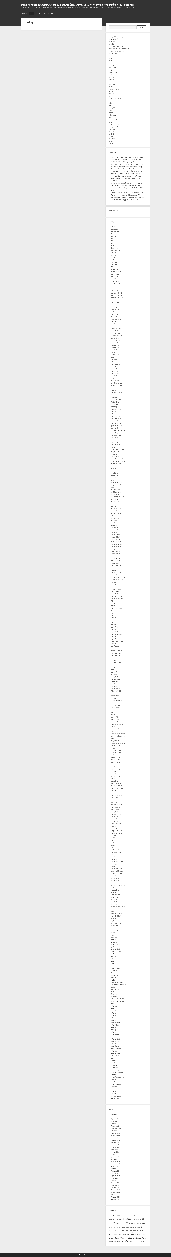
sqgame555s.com (117, 788)
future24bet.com (116, 414)
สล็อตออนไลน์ (115, 1039)
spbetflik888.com (116, 783)
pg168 (111, 86)
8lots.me (113, 253)
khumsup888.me (116, 482)
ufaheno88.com (116, 852)
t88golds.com (115, 816)
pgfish (113, 606)
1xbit (112, 245)
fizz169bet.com (116, 399)
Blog (31, 13)
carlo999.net (115, 359)
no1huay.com (115, 584)
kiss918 (113, 487)
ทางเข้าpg (114, 959)
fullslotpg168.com (117, 409)
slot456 (111, 77)
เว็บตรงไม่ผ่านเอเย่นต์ (117, 1077)
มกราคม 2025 (115, 1159)
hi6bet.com (114, 454)
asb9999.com (115, 290)
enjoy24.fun (114, 376)
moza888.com (115, 563)
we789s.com (115, 904)
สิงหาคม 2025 (115, 1142)
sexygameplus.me (116, 745)
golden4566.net (116, 440)
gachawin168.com (117, 418)
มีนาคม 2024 (115, 1183)
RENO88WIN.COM (116, 691)
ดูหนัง (112, 947)
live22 (113, 504)
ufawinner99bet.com (117, 871)
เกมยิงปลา (114, 1060)
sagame (113, 712)
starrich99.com (116, 802)
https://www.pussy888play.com (119, 49)
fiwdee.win (114, 397)
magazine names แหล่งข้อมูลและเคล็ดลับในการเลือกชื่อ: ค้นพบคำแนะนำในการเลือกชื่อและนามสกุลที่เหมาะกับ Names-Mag (77, 5)
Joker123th (141, 1219)
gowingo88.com (116, 444)
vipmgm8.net (115, 890)
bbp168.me (114, 314)
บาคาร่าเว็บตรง (116, 968)
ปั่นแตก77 (114, 973)
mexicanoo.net (115, 553)
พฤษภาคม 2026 (116, 1121)
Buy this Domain (49, 13)
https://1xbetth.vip (114, 120)
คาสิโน (113, 935)
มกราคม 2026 (115, 1131)
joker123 (111, 44)
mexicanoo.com (116, 551)
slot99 (111, 91)
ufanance (114, 859)
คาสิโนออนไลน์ (116, 937)
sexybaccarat (113, 53)
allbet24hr (114, 279)
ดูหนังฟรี (111, 70)
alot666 (113, 288)
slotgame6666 (115, 776)
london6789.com (116, 513)
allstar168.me (115, 283)
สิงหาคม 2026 (115, 1114)
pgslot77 (114, 624)
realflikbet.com (115, 688)
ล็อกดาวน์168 (115, 994)
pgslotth (113, 639)
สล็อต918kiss (115, 1025)
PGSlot (113, 620)
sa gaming (112, 41)
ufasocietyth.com (116, 868)
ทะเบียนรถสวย (115, 954)
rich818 (113, 693)
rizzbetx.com (115, 696)
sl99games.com (116, 762)
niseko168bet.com (117, 579)
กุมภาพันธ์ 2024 (116, 1185)
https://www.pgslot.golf (116, 56)
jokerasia (112, 139)
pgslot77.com (115, 627)
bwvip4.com (115, 352)
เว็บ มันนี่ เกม (115, 1070)
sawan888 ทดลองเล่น (117, 722)
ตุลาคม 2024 (115, 1166)
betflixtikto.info (115, 321)
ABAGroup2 (114, 269)
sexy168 (113, 738)
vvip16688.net (115, 899)
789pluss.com (115, 250)
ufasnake (114, 866)
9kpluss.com (115, 260)
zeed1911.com (115, 930)
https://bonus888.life (115, 101)
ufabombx (114, 847)
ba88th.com (115, 302)
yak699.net (114, 925)
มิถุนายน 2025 (115, 1147)
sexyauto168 (115, 741)
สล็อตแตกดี (114, 1051)
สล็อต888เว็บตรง (116, 1022)
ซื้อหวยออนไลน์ (115, 944)
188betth (113, 243)
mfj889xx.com (115, 558)
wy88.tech (114, 918)
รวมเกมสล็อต (115, 989)
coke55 (113, 366)
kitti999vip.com (116, 489)
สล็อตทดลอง (113, 115)
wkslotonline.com (116, 911)
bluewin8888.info (116, 335)
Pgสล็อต (113, 643)
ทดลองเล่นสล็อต (116, 951)
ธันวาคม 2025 (115, 1133)
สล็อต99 (111, 105)
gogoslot (112, 143)
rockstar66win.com (117, 700)
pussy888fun (115, 677)
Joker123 (114, 471)
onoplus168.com (116, 589)
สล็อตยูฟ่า (114, 1037)
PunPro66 (114, 660)
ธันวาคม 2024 (115, 1161)
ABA (112, 267)
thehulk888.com (116, 823)
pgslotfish (114, 636)
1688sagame (115, 231)
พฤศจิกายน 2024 (116, 1164)
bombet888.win (116, 338)
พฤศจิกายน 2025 (116, 1135)
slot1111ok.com (116, 769)
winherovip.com (116, 909)
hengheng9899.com (117, 449)
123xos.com (115, 229)
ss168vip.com (115, 793)
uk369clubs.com (116, 873)
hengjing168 (115, 452)
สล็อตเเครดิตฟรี (116, 1049)
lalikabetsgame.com (117, 497)
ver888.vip (114, 887)
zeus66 (113, 932)
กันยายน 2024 (115, 1168)
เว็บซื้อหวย (114, 1075)
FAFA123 (114, 388)
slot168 (111, 75)
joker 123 (112, 84)
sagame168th (115, 717)
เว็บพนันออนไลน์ (116, 1084)
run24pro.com (115, 710)
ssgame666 (115, 797)
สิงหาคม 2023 (115, 1199)
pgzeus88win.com (117, 641)
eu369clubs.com (116, 383)
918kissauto (115, 257)
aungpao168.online (117, 293)
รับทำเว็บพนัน (115, 992)
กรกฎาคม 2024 (115, 1173)
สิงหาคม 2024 (115, 1171)
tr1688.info (114, 835)
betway (111, 136)
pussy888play (115, 679)
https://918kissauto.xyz (116, 37)
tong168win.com (116, 831)
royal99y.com (115, 705)
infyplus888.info (116, 463)
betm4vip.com (115, 324)
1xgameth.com (116, 248)
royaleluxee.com (116, 707)
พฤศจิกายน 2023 (116, 1192)
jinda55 (113, 466)
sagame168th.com (117, 719)
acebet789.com (116, 272)
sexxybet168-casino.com (119, 733)
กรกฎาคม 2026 (115, 1116)
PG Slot (113, 603)
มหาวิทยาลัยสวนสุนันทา (118, 985)
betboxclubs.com (116, 319)
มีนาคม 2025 (115, 1154)
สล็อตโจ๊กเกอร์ (115, 1053)
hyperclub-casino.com (118, 461)
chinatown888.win (117, 364)
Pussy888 (114, 674)
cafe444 (113, 357)
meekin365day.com (117, 544)
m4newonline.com (117, 527)
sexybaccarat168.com (118, 743)
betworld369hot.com (117, 331)
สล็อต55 (113, 1011)
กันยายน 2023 (115, 1197)
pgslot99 (114, 629)
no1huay (114, 582)
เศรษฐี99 (113, 1091)
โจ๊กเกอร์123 (115, 1098)
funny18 (113, 411)
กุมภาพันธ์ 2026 (116, 1128)
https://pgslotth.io (114, 127)
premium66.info (116, 653)
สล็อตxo (113, 1032)
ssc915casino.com (117, 795)
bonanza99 (114, 343)
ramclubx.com (115, 681)
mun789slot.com (116, 565)
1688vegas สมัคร (130, 1216)
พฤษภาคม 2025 (116, 1149)
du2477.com (115, 373)
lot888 (113, 516)
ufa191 (113, 838)
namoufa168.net (116, 572)
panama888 (115, 591)
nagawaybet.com (116, 568)
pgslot (111, 58)
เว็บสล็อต (114, 1086)
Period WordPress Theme (80, 1255)
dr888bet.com (115, 371)
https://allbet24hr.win (115, 124)
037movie (114, 227)
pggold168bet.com (117, 608)
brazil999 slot (115, 350)
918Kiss (113, 255)
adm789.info (115, 274)
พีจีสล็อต (113, 977)
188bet (113, 241)
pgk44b (113, 617)
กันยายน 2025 (115, 1140)
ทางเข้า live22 (115, 956)
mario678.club (115, 539)
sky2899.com (115, 760)
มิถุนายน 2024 (115, 1176)
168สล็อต (114, 238)
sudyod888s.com (116, 807)
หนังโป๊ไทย (112, 117)
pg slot (111, 141)
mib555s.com (115, 561)
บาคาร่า (113, 961)
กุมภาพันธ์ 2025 (116, 1157)
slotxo (111, 113)
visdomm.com (115, 895)
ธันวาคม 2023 (115, 1190)
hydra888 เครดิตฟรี (117, 459)
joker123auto (115, 473)
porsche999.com (116, 651)
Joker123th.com (116, 478)
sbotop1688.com (116, 729)
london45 (114, 511)
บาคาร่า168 (112, 110)
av (112, 300)
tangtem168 (115, 819)
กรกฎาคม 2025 (115, 1145)
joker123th (114, 475)
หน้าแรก (24, 13)
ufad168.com (115, 850)
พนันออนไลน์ (115, 975)
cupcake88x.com (116, 369)
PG (112, 601)
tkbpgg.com (115, 826)
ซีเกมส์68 (114, 942)
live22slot (112, 65)
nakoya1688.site (116, 570)
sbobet (113, 726)
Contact (38, 13)
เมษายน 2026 (115, 1123)
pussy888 (112, 108)
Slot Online (114, 767)
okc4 (112, 587)
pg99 (110, 60)
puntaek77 (114, 672)
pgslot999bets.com (117, 634)
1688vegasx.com (116, 234)
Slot (112, 764)
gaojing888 (114, 428)
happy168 (114, 447)
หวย (112, 1058)
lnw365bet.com (116, 508)
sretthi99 (113, 790)
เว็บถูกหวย (114, 1079)
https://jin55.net (114, 89)
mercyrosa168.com (117, 549)
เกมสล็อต (114, 1063)
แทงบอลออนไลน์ (116, 1096)
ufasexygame (115, 864)
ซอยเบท (113, 940)
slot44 (111, 96)
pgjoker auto (115, 613)
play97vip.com (115, 646)
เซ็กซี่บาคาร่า (115, 1067)
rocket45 (114, 698)
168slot (113, 236)
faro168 (113, 390)
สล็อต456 (114, 1008)
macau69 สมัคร (116, 534)
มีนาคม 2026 (115, 1126)
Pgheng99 (114, 610)
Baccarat (114, 307)
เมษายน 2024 (115, 1180)
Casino (113, 362)
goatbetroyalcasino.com (119, 430)
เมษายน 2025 (115, 1152)
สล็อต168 (114, 1006)
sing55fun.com (116, 750)
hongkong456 (115, 456)
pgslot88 (111, 134)
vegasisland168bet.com (118, 883)
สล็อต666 (114, 1015)
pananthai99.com (116, 594)
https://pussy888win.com (117, 51)
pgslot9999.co (115, 632)
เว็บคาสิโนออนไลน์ (117, 1072)
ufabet (113, 845)
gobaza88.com (116, 435)
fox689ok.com (115, 402)
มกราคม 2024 (115, 1187)
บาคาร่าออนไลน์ (116, 966)
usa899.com (115, 876)
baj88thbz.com (115, 309)
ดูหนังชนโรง (113, 72)
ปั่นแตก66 (114, 970)
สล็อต (112, 1004)
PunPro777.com (116, 667)
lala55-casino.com (117, 492)
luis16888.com (115, 518)
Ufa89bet (114, 842)
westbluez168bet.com (118, 906)
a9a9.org (114, 262)
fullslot (111, 63)
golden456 (114, 437)
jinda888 (113, 468)
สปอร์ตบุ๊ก (114, 996)
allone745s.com (116, 281)
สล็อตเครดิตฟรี (115, 1041)
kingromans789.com (117, 485)
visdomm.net (115, 897)
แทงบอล (113, 1094)
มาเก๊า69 (113, 987)
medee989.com (116, 542)
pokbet (113, 648)
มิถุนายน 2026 (115, 1119)
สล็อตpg (113, 1030)
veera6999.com (116, 878)
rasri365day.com (116, 684)
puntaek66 (114, 669)
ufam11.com (115, 854)
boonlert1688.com (117, 345)
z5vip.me (114, 928)
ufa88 (113, 840)
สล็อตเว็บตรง (115, 1044)
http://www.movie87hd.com (117, 46)
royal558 (114, 703)
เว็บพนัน (113, 1082)
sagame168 (115, 715)
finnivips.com (115, 395)
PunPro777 (114, 665)
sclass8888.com (116, 731)
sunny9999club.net (117, 812)
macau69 (114, 532)
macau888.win (115, 537)
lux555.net (114, 523)
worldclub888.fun (116, 913)
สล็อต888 (112, 103)
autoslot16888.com (117, 295)
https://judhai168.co (115, 98)
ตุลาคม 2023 (115, 1195)
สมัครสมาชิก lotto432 (117, 999)
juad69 (113, 480)
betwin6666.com (116, 328)
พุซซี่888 (113, 980)
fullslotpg (114, 407)
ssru (112, 800)
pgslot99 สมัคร (132, 1223)
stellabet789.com (116, 805)
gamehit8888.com (117, 423)
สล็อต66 (111, 79)
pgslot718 (114, 622)
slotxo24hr (114, 781)
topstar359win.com (117, 833)
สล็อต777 (114, 1018)
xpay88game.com (116, 923)
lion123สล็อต (115, 501)
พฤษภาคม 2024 (116, 1178)
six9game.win (115, 755)
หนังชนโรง (112, 68)
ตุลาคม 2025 (115, 1138)
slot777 (111, 131)
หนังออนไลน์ (115, 1056)
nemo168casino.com (118, 575)
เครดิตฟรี (114, 1065)
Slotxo (113, 778)
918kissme (123, 1216)
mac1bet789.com (116, 530)
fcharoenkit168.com (117, 392)
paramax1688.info (117, 598)
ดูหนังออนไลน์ (113, 39)
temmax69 (114, 821)
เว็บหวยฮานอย (115, 1089)
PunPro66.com (116, 662)
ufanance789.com (117, 861)
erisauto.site (115, 378)
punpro (113, 658)
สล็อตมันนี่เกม (115, 1034)
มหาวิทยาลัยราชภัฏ (117, 982)
